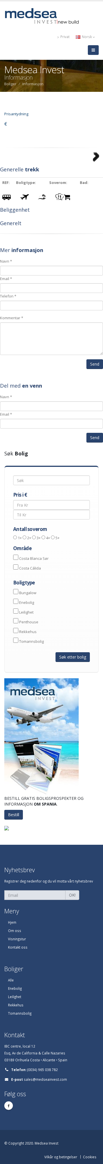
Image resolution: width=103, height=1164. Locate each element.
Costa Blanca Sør (34, 558)
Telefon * (8, 296)
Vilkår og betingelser (60, 1157)
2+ (29, 537)
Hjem (12, 922)
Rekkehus (28, 631)
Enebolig (26, 602)
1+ (20, 537)
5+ (58, 537)
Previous (9, 164)
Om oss (14, 930)
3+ (39, 537)
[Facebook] (8, 1105)
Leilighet (26, 612)
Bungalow (27, 592)
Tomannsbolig (31, 641)
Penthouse (28, 621)
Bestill (13, 814)
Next (96, 164)
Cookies (89, 1157)
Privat (65, 36)
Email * (6, 278)
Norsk (87, 36)
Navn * (6, 261)
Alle (11, 980)
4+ (48, 537)
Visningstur (17, 939)
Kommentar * (11, 317)
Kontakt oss (17, 947)
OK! (72, 895)
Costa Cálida (30, 568)
